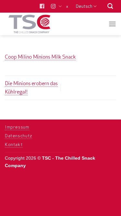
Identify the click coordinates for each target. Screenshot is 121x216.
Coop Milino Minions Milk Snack (40, 56)
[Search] (110, 6)
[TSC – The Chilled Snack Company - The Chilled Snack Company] (36, 24)
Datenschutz (18, 136)
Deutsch (84, 6)
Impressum (17, 127)
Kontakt (14, 144)
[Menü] (112, 24)
